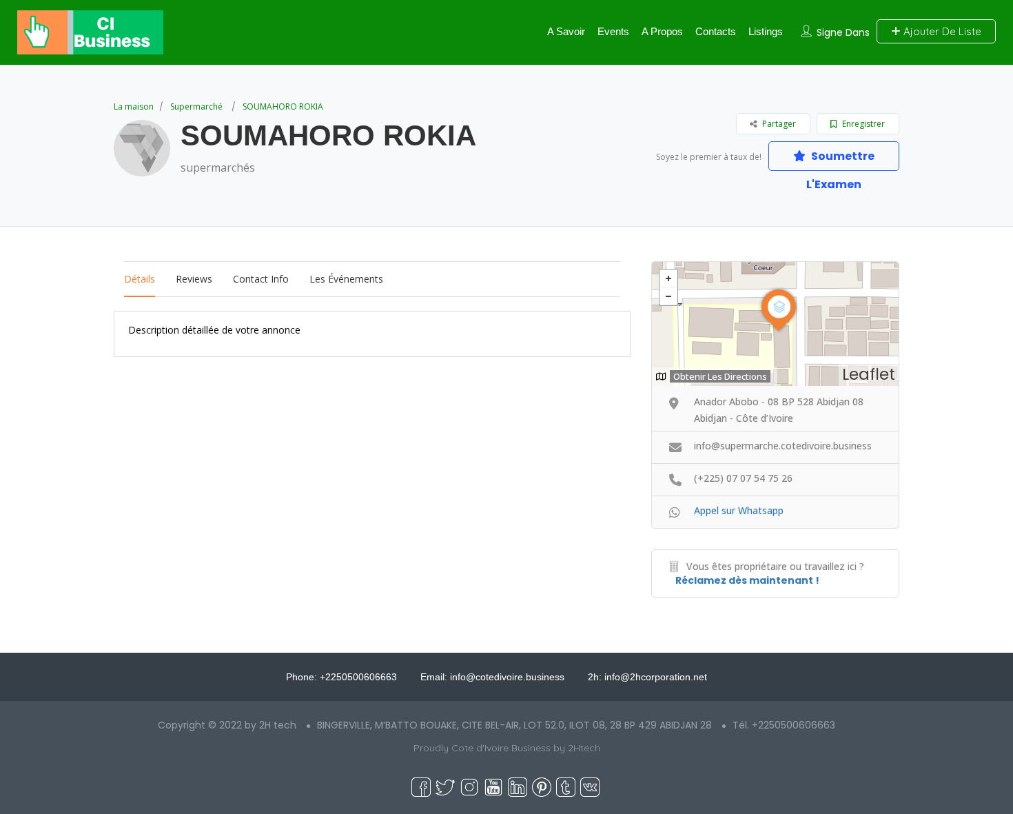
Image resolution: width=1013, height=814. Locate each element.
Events (613, 31)
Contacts (715, 31)
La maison (134, 106)
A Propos (662, 31)
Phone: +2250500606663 (341, 676)
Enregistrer (862, 124)
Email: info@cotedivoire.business (492, 676)
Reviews (194, 278)
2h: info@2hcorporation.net (647, 676)
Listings (765, 31)
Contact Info (261, 278)
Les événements (346, 278)
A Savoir (566, 31)
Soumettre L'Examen (840, 159)
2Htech (584, 748)
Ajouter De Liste (941, 31)
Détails (139, 278)
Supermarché (196, 106)
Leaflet (868, 374)
